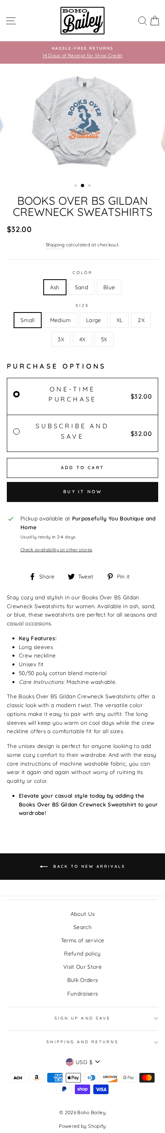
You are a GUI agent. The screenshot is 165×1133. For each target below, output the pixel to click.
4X (82, 339)
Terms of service (82, 940)
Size (82, 305)
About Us (82, 913)
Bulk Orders (82, 979)
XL (120, 320)
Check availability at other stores (56, 549)
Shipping (55, 245)
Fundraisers (82, 993)
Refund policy (82, 953)
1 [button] (76, 186)
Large (93, 320)
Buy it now (82, 491)
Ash (55, 287)
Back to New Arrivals (88, 866)
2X (141, 320)
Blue (109, 287)
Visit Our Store (82, 966)
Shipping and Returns (82, 1041)
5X (104, 339)
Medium (60, 320)
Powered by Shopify (82, 1126)
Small (27, 320)
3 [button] (90, 186)
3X (61, 339)
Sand (81, 287)
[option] (82, 52)
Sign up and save (82, 1018)
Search (82, 926)
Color (82, 272)
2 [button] (83, 186)
